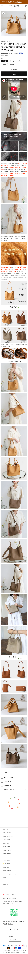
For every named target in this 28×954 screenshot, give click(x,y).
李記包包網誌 (6, 860)
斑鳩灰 (20, 61)
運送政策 (23, 952)
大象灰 (5, 65)
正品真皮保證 (6, 839)
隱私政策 (5, 877)
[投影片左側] (10, 39)
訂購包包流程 (6, 846)
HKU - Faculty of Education (10, 874)
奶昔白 (12, 65)
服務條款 (5, 884)
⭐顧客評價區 (6, 863)
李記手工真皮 (7, 950)
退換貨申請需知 (7, 832)
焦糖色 (12, 61)
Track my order (7, 881)
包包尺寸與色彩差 (7, 850)
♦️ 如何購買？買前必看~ (9, 894)
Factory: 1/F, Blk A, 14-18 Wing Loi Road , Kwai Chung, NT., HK (13, 902)
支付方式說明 (6, 843)
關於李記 (5, 829)
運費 (6, 55)
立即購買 (14, 74)
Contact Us (6, 888)
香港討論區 (6, 867)
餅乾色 (4, 61)
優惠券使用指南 (7, 853)
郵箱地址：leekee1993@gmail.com (12, 898)
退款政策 (8, 952)
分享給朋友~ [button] (6, 772)
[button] (2, 6)
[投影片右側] (17, 39)
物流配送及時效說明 (8, 836)
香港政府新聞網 (7, 870)
